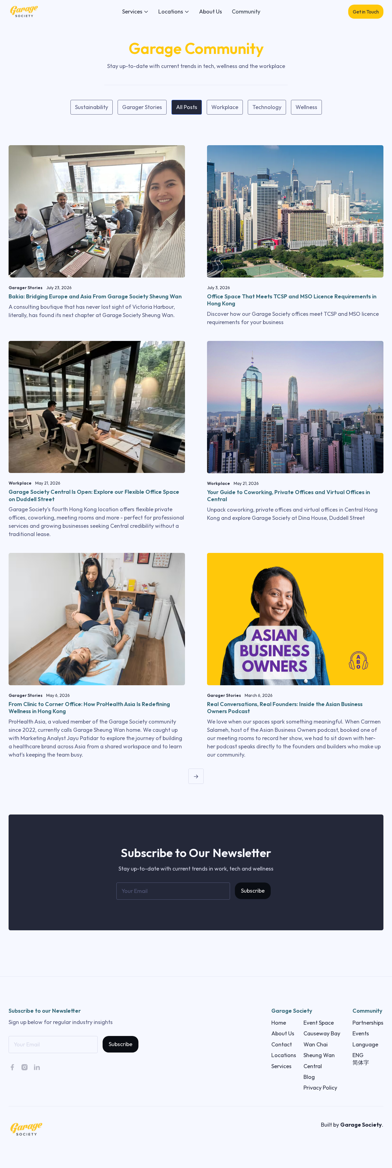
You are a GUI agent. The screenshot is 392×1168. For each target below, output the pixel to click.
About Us (210, 11)
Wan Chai (315, 1044)
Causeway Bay (321, 1033)
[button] (135, 11)
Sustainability (91, 107)
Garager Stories (142, 107)
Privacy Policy (320, 1087)
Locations (283, 1055)
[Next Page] (196, 776)
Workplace (224, 107)
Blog (309, 1076)
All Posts (186, 107)
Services (281, 1066)
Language (365, 1044)
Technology (266, 107)
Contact (281, 1044)
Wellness (306, 107)
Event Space (318, 1022)
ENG (358, 1055)
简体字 (360, 1062)
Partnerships (367, 1022)
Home (278, 1022)
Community (246, 11)
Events (360, 1033)
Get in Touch (366, 12)
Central (312, 1066)
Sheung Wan (319, 1055)
